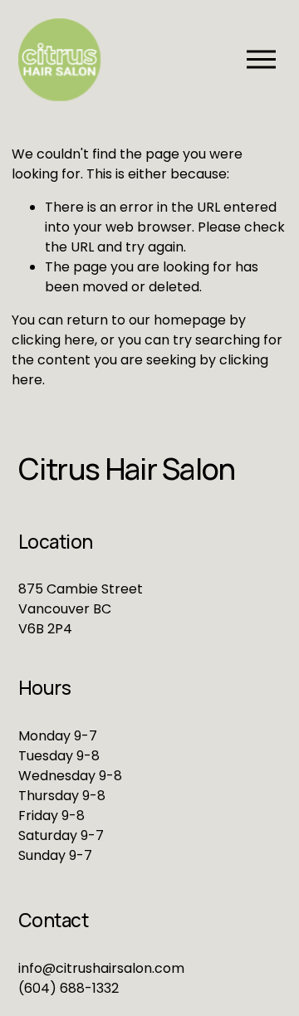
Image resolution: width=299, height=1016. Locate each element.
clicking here (53, 339)
